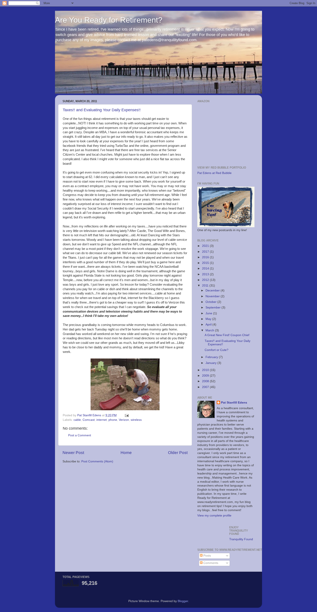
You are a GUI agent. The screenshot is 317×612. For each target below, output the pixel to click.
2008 (206, 381)
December (213, 290)
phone (112, 419)
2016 (206, 257)
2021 (206, 245)
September (213, 307)
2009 (206, 375)
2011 (205, 285)
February (212, 357)
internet (101, 419)
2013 (206, 274)
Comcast (89, 419)
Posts (206, 555)
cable (77, 419)
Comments (210, 563)
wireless (136, 419)
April (209, 324)
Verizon (124, 419)
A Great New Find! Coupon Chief (227, 335)
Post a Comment (79, 435)
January (211, 363)
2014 (206, 268)
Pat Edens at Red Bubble (214, 173)
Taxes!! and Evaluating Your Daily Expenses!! (102, 110)
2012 (206, 280)
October (211, 302)
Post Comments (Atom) (97, 461)
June (209, 313)
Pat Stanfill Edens (234, 402)
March (210, 330)
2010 (206, 370)
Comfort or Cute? (216, 350)
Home (126, 452)
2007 (206, 387)
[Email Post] (126, 415)
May (209, 319)
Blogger (183, 601)
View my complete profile (214, 515)
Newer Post (73, 452)
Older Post (178, 452)
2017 (206, 251)
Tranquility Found (241, 539)
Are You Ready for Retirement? (108, 20)
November (213, 296)
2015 (206, 263)
